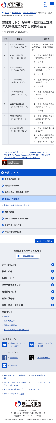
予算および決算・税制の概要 (17, 219)
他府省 (6, 316)
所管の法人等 (9, 321)
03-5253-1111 (29, 416)
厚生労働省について (11, 285)
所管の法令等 (8, 298)
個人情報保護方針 (38, 375)
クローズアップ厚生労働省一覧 (16, 330)
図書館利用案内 (10, 325)
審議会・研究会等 (12, 199)
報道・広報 (7, 271)
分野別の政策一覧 (12, 179)
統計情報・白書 (9, 292)
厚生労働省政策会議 (13, 232)
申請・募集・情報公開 (12, 305)
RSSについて (36, 389)
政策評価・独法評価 (13, 225)
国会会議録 (9, 212)
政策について (8, 278)
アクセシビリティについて (42, 382)
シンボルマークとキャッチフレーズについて (15, 383)
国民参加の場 (28, 256)
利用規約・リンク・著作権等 (15, 376)
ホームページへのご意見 (14, 394)
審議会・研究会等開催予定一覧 (16, 205)
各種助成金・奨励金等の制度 (17, 192)
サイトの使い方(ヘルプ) (13, 389)
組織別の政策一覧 (12, 186)
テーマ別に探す (9, 265)
